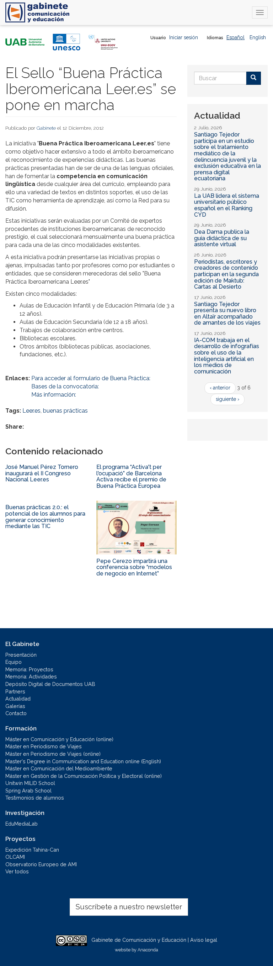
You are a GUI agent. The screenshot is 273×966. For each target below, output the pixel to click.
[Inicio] (37, 12)
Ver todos (17, 871)
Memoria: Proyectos (29, 669)
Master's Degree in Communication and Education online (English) (83, 761)
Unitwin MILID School (30, 783)
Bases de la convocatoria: (65, 386)
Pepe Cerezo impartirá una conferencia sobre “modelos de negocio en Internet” (134, 567)
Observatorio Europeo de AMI (41, 864)
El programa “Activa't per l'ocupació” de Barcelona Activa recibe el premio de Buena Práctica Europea (131, 476)
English (258, 37)
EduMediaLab (21, 824)
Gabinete (46, 128)
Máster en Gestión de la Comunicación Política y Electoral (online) (83, 776)
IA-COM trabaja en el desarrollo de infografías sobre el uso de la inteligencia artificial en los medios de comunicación (226, 356)
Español (235, 37)
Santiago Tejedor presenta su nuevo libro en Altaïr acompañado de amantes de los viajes (227, 313)
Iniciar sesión (183, 37)
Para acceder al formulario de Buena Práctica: (90, 378)
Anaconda (148, 949)
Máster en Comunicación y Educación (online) (59, 739)
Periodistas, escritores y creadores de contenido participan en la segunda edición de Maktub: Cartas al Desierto (226, 274)
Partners (15, 691)
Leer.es (31, 410)
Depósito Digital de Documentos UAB (50, 684)
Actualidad (18, 699)
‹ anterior (220, 388)
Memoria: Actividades (31, 676)
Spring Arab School (28, 790)
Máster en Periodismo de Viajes (43, 746)
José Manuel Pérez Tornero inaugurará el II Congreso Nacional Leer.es (41, 473)
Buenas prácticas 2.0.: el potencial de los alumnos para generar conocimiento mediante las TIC (45, 517)
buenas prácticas (65, 410)
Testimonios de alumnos (34, 798)
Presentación (21, 655)
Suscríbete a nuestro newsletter (129, 907)
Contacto (16, 713)
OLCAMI (15, 857)
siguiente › (227, 399)
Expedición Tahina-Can (32, 850)
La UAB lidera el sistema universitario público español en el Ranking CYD (226, 205)
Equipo (13, 662)
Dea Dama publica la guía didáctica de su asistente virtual (221, 238)
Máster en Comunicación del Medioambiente (58, 768)
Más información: (53, 394)
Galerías (15, 706)
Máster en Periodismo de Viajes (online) (53, 754)
